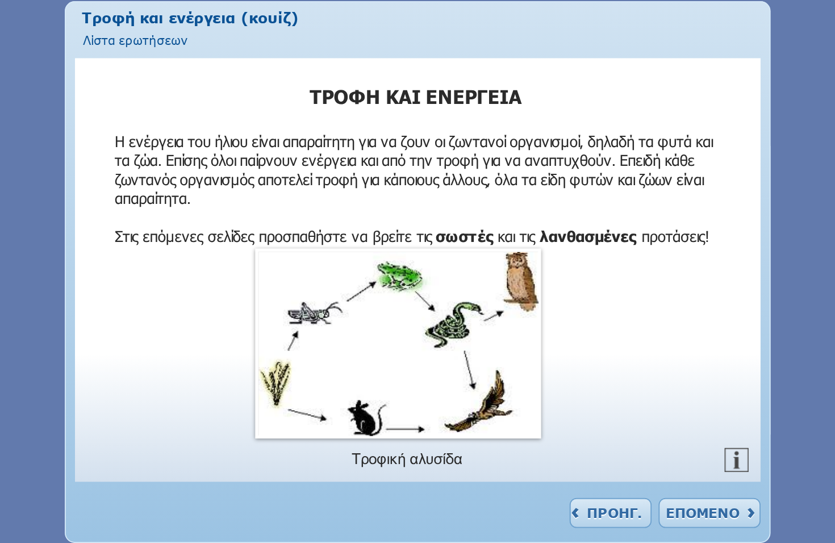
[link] (135, 39)
